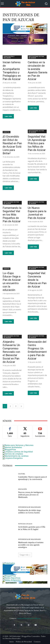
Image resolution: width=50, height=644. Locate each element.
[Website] (28, 625)
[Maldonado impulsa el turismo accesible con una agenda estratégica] (9, 543)
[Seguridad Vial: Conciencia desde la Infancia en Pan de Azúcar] (37, 265)
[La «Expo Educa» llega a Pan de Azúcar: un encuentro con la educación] (12, 265)
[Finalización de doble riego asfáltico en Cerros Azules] (9, 510)
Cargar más (24, 555)
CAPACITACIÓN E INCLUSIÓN (8, 57)
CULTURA (21, 474)
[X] (21, 625)
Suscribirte (40, 427)
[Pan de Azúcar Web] (25, 596)
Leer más (8, 116)
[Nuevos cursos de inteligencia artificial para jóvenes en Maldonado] (9, 493)
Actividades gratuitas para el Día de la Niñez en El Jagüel (31, 528)
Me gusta (10, 427)
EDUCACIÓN (22, 489)
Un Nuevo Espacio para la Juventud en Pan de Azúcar (37, 213)
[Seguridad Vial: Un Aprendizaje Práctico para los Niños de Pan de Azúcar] (37, 128)
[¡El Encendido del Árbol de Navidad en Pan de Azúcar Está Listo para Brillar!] (12, 128)
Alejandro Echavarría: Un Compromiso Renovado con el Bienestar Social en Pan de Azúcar (11, 351)
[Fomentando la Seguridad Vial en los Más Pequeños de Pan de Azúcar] (12, 200)
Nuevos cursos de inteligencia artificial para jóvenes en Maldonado (30, 494)
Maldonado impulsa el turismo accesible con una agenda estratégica (30, 544)
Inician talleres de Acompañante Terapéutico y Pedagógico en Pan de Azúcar (12, 71)
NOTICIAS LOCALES (25, 524)
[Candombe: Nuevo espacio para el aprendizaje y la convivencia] (9, 477)
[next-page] (21, 406)
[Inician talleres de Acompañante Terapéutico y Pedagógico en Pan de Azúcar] (12, 54)
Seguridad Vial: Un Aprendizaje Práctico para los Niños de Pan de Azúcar (37, 143)
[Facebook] (14, 625)
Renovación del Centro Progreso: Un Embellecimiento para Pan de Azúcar (37, 350)
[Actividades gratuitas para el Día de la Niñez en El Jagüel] (9, 527)
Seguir (25, 427)
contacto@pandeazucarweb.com (29, 618)
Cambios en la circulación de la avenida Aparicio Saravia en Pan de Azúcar (37, 71)
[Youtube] (35, 625)
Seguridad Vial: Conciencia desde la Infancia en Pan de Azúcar (37, 280)
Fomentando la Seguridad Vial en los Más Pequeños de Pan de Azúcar (12, 214)
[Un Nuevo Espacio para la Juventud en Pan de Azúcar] (37, 200)
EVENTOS (6, 132)
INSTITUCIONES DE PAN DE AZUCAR (36, 57)
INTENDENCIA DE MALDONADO (29, 507)
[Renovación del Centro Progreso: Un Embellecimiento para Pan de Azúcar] (37, 333)
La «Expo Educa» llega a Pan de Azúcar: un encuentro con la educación (12, 282)
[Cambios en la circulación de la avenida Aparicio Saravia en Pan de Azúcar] (37, 54)
